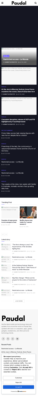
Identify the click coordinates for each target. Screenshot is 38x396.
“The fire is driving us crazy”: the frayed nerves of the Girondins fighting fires (22, 247)
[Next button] (6, 234)
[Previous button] (2, 234)
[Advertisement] (19, 28)
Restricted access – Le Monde (15, 59)
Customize (18, 378)
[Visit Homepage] (19, 3)
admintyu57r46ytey (11, 62)
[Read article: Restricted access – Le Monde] (6, 259)
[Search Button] (36, 3)
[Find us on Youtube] (17, 339)
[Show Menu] (2, 3)
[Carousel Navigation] (19, 234)
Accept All (18, 387)
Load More (19, 301)
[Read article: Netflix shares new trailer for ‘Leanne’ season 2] (9, 212)
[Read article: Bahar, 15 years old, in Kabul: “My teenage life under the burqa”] (28, 212)
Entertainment (7, 130)
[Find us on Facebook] (3, 339)
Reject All (19, 382)
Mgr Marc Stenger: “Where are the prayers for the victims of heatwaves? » (24, 280)
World (6, 56)
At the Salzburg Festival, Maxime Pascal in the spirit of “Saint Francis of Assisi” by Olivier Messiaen (24, 267)
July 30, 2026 (22, 62)
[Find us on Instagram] (13, 339)
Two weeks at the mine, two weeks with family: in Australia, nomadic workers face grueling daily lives (18, 186)
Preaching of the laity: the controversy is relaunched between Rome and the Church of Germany (18, 148)
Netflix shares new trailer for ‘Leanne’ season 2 (7, 222)
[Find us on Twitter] (8, 339)
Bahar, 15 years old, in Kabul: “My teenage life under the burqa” (27, 222)
